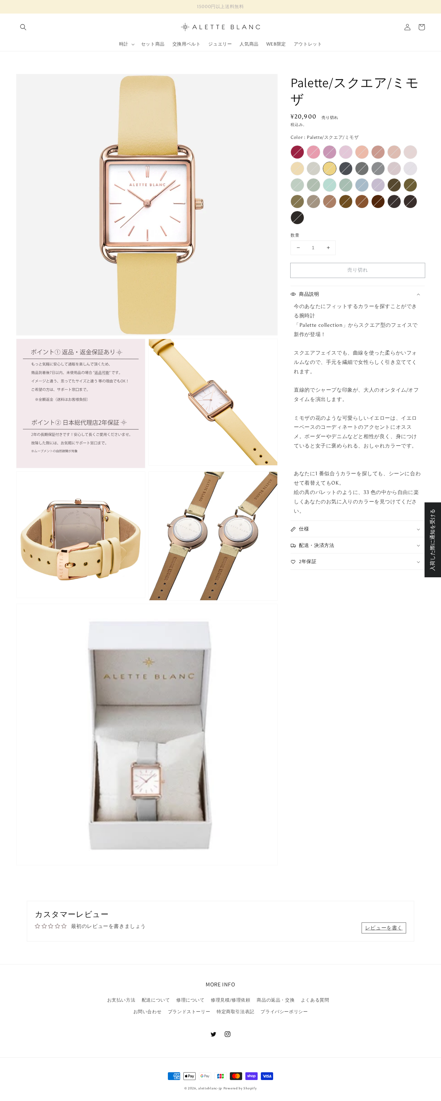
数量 (295, 235)
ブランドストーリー (189, 1011)
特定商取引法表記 (235, 1011)
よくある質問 (315, 1000)
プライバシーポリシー (284, 1011)
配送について (156, 1000)
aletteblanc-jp (210, 1088)
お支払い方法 (121, 1000)
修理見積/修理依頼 (230, 1000)
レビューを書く (384, 928)
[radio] (297, 152)
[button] (23, 27)
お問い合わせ (147, 1011)
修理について (190, 1000)
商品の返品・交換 (275, 1000)
